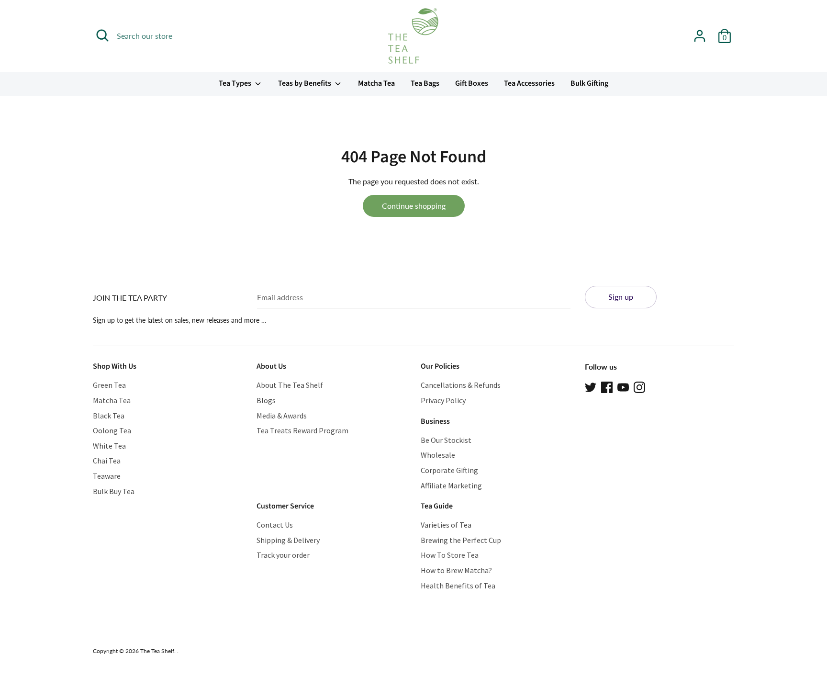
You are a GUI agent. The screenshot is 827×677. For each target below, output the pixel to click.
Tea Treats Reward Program (302, 430)
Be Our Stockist (446, 440)
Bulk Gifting (589, 83)
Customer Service (285, 506)
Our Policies (440, 366)
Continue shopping (414, 205)
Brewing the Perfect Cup (461, 540)
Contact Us (275, 525)
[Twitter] (590, 386)
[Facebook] (607, 386)
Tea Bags (425, 83)
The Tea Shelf (157, 650)
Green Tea (109, 385)
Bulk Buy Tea (113, 491)
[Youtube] (623, 386)
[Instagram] (639, 386)
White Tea (109, 446)
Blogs (266, 400)
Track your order (283, 555)
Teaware (107, 476)
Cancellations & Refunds (461, 385)
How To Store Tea (450, 555)
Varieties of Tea (446, 525)
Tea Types (236, 83)
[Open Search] (102, 35)
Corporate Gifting (449, 470)
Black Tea (108, 415)
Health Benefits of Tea (458, 585)
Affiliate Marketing (451, 485)
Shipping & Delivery (288, 540)
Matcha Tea (376, 83)
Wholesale (438, 455)
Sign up (620, 296)
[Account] (699, 32)
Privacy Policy (443, 400)
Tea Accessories (529, 83)
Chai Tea (107, 460)
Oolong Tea (112, 430)
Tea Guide (437, 506)
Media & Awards (282, 415)
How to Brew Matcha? (456, 570)
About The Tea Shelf (290, 385)
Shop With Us (114, 366)
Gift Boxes (471, 83)
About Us (271, 366)
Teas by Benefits (305, 83)
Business (435, 421)
